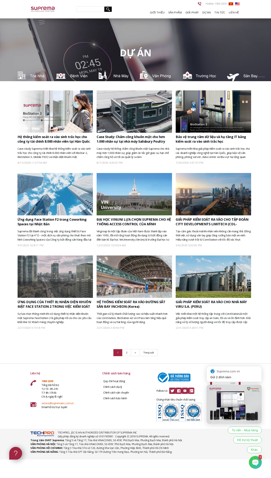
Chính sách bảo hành (115, 398)
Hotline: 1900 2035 (216, 3)
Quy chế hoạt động (114, 381)
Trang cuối (148, 352)
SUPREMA (50, 9)
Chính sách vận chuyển (116, 392)
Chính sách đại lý (112, 387)
